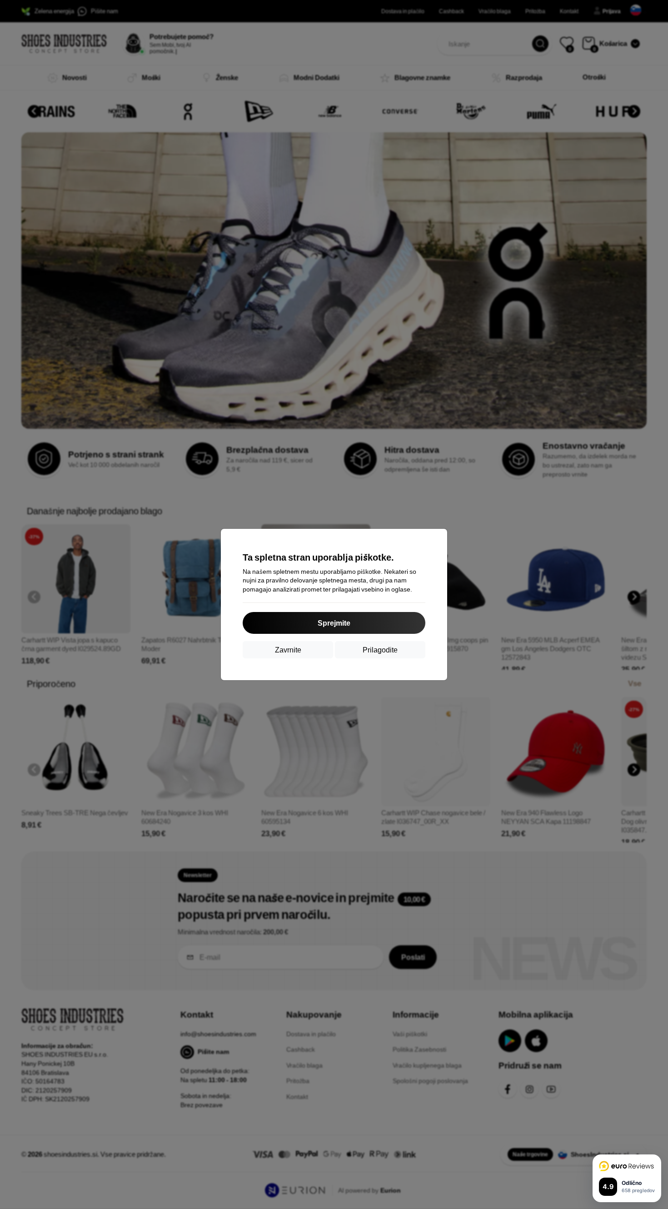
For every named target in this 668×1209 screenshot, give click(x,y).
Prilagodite (380, 649)
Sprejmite (334, 622)
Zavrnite (288, 649)
